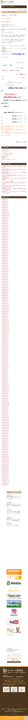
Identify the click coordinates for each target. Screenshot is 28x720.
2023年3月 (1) (5, 246)
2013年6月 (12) (5, 432)
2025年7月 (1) (5, 201)
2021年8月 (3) (5, 274)
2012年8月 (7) (5, 448)
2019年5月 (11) (5, 318)
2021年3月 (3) (5, 282)
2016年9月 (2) (5, 369)
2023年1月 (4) (5, 249)
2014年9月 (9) (5, 407)
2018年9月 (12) (5, 330)
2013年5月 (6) (5, 433)
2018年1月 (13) (5, 343)
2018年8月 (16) (5, 332)
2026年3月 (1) (5, 199)
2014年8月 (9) (5, 409)
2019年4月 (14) (5, 319)
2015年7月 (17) (5, 391)
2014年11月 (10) (5, 404)
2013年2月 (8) (5, 438)
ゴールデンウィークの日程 (7, 181)
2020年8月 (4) (5, 294)
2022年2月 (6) (5, 265)
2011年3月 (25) (5, 475)
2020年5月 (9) (5, 298)
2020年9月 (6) (5, 292)
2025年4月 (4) (5, 205)
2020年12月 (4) (5, 287)
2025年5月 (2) (5, 204)
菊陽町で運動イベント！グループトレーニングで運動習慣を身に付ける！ (14, 505)
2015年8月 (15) (5, 390)
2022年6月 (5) (5, 258)
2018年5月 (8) (5, 337)
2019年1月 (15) (5, 324)
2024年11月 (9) (5, 213)
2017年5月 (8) (5, 356)
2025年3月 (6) (5, 207)
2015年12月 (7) (5, 383)
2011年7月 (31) (5, 468)
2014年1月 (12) (5, 420)
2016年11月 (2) (5, 366)
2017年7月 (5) (5, 353)
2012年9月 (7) (5, 446)
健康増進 (4, 156)
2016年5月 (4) (5, 375)
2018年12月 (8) (5, 326)
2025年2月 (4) (5, 209)
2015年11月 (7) (5, 385)
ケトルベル (4, 151)
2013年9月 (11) (5, 427)
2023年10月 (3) (5, 234)
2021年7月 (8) (5, 276)
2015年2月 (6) (5, 399)
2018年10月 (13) (5, 329)
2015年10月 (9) (5, 387)
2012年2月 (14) (5, 457)
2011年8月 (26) (5, 467)
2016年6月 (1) (5, 374)
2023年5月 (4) (5, 242)
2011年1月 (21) (5, 478)
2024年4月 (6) (5, 225)
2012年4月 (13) (5, 454)
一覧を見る (19, 492)
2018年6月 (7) (5, 335)
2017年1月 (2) (5, 363)
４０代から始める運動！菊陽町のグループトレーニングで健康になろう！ (14, 513)
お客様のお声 (5, 149)
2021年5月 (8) (5, 279)
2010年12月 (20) (5, 480)
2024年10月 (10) (5, 215)
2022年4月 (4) (5, 262)
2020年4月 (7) (5, 300)
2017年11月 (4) (5, 347)
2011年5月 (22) (5, 472)
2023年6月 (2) (5, 241)
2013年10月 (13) (5, 425)
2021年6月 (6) (5, 278)
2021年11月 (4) (5, 270)
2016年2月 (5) (5, 380)
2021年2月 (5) (5, 284)
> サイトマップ (14, 713)
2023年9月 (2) (5, 236)
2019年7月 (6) (5, 314)
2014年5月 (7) (5, 414)
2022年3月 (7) (5, 263)
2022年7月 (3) (5, 257)
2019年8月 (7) (5, 313)
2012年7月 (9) (5, 449)
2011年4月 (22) (5, 473)
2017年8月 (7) (5, 351)
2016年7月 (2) (5, 372)
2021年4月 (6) (5, 281)
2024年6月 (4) (5, 222)
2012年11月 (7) (5, 443)
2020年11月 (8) (5, 289)
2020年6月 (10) (5, 297)
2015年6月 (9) (5, 393)
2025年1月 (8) (5, 210)
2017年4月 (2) (5, 358)
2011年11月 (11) (5, 462)
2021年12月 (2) (5, 268)
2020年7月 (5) (5, 295)
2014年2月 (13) (5, 419)
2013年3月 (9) (5, 436)
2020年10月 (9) (5, 290)
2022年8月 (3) (5, 255)
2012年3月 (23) (5, 456)
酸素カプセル (5, 157)
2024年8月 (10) (5, 218)
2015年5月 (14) (5, 395)
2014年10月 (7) (5, 406)
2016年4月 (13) (5, 377)
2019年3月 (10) (5, 321)
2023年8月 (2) (5, 238)
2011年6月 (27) (5, 470)
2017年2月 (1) (5, 361)
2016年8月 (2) (5, 371)
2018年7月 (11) (5, 334)
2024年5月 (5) (5, 223)
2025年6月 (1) (5, 202)
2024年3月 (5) (5, 226)
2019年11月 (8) (5, 308)
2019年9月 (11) (5, 311)
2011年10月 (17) (5, 464)
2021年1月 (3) (5, 286)
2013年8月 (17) (5, 428)
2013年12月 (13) (5, 422)
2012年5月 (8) (5, 452)
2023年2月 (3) (5, 247)
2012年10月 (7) (5, 444)
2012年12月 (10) (5, 441)
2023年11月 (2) (5, 233)
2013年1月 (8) (5, 440)
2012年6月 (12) (5, 451)
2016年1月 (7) (5, 382)
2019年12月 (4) (5, 306)
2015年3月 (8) (5, 398)
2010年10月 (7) (5, 483)
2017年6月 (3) (5, 355)
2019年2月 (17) (5, 322)
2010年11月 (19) (5, 481)
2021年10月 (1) (5, 271)
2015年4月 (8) (5, 396)
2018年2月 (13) (5, 342)
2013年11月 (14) (5, 424)
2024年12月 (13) (5, 212)
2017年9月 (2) (5, 350)
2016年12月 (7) (5, 364)
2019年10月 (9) (5, 310)
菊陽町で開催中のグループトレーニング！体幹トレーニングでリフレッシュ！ (14, 498)
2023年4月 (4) (5, 244)
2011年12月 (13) (5, 460)
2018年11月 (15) (5, 327)
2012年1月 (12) (5, 459)
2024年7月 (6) (5, 220)
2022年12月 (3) (5, 250)
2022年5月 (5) (5, 260)
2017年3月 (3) (5, 359)
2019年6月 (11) (5, 316)
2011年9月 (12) (5, 465)
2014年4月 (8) (5, 415)
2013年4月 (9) (5, 435)
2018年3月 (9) (5, 340)
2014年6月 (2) (5, 412)
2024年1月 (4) (5, 230)
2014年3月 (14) (5, 417)
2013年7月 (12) (5, 430)
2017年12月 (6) (5, 345)
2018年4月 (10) (5, 339)
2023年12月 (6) (5, 231)
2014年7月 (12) (5, 411)
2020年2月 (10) (5, 303)
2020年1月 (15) (5, 305)
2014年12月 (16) (5, 403)
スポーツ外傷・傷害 (6, 154)
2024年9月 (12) (5, 217)
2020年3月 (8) (5, 302)
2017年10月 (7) (5, 348)
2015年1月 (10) (5, 401)
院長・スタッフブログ (7, 159)
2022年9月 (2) (5, 254)
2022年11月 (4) (5, 252)
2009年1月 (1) (5, 484)
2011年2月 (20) (5, 476)
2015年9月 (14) (5, 388)
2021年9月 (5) (5, 273)
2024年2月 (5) (5, 228)
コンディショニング (6, 153)
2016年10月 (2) (5, 367)
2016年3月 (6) (5, 379)
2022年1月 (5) (5, 266)
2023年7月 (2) (5, 239)
